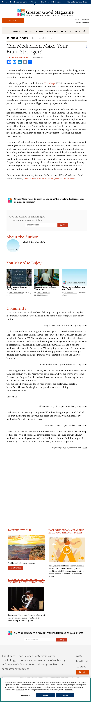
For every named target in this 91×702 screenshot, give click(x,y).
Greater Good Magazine (45, 12)
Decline (45, 695)
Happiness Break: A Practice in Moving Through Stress (66, 531)
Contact (81, 666)
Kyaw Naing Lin (51, 425)
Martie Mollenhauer (48, 364)
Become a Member (82, 22)
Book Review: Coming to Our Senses (18, 288)
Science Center (22, 2)
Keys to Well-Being (71, 31)
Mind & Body (17, 38)
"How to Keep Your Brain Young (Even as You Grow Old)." (51, 178)
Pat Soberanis (15, 293)
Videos (39, 31)
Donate (12, 20)
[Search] (84, 30)
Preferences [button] (69, 690)
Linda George (43, 293)
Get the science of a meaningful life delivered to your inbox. (27, 218)
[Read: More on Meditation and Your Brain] (74, 276)
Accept (65, 695)
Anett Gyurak (70, 293)
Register (85, 19)
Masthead (82, 661)
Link (85, 325)
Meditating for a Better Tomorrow (45, 288)
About (79, 655)
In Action (45, 2)
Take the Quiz (15, 568)
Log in (77, 19)
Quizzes (28, 31)
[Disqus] (47, 482)
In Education (56, 2)
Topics (16, 31)
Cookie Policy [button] (20, 690)
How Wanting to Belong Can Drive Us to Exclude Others (26, 581)
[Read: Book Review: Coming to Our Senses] (19, 276)
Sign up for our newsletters (77, 2)
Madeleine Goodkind (18, 57)
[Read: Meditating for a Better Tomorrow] (46, 276)
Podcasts (52, 31)
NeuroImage (49, 83)
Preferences (25, 695)
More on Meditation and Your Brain (73, 288)
